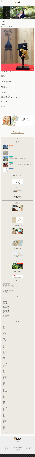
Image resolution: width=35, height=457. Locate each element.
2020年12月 (4, 363)
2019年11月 (4, 377)
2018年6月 (4, 397)
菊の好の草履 (4, 316)
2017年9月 (4, 408)
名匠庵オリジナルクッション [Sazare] (8, 285)
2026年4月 (4, 328)
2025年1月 (4, 332)
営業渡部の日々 (11, 156)
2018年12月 (4, 390)
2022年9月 (4, 341)
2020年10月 (4, 365)
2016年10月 (4, 421)
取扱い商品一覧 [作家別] (6, 284)
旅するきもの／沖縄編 (6, 315)
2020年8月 (4, 366)
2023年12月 (4, 335)
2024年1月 (4, 334)
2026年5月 (4, 327)
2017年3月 (4, 415)
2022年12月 (4, 339)
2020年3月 (4, 372)
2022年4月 (4, 346)
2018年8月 (4, 395)
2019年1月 (4, 389)
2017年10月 (4, 407)
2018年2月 (4, 402)
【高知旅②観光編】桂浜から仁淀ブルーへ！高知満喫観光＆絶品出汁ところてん (19, 158)
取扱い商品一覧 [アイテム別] (6, 283)
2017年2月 (4, 416)
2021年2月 (4, 360)
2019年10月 (4, 378)
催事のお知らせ (5, 301)
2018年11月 (4, 391)
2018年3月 (4, 401)
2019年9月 (4, 379)
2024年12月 (4, 333)
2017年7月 (4, 410)
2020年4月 (4, 371)
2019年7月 (4, 382)
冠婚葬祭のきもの (5, 311)
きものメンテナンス (5, 291)
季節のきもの (5, 312)
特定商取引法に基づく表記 (29, 448)
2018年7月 (4, 396)
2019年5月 (4, 384)
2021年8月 (4, 353)
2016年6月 (4, 426)
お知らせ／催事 (6, 447)
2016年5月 (4, 427)
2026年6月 (4, 326)
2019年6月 (4, 383)
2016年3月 (4, 429)
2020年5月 (4, 370)
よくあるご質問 (5, 292)
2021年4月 (4, 358)
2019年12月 (4, 376)
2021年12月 (4, 351)
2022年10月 (4, 340)
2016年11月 (4, 420)
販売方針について (29, 449)
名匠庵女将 (7, 26)
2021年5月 (4, 357)
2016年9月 (4, 422)
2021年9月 (4, 352)
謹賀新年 (3, 24)
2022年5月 (4, 345)
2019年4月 (4, 385)
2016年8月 (4, 423)
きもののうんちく (5, 308)
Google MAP (18, 198)
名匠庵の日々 (12, 26)
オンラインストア (17, 450)
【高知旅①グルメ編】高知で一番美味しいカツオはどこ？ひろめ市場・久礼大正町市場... (20, 164)
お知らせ (4, 303)
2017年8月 (4, 409)
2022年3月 (4, 347)
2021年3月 (4, 359)
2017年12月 (4, 404)
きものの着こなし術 (5, 310)
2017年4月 (4, 414)
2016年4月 (4, 428)
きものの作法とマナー (6, 307)
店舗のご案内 (6, 448)
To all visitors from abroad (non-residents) (8, 290)
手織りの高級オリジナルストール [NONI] (8, 286)
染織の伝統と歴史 (5, 306)
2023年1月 (4, 338)
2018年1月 (4, 403)
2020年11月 (4, 364)
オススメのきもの (5, 302)
